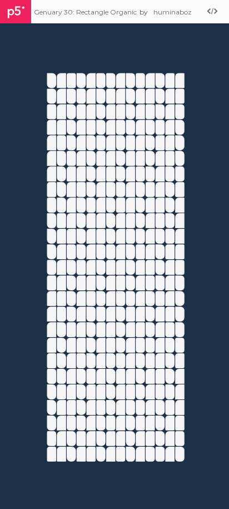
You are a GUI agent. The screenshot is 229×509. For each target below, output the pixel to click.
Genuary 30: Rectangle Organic (85, 12)
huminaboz (172, 12)
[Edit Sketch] (212, 12)
